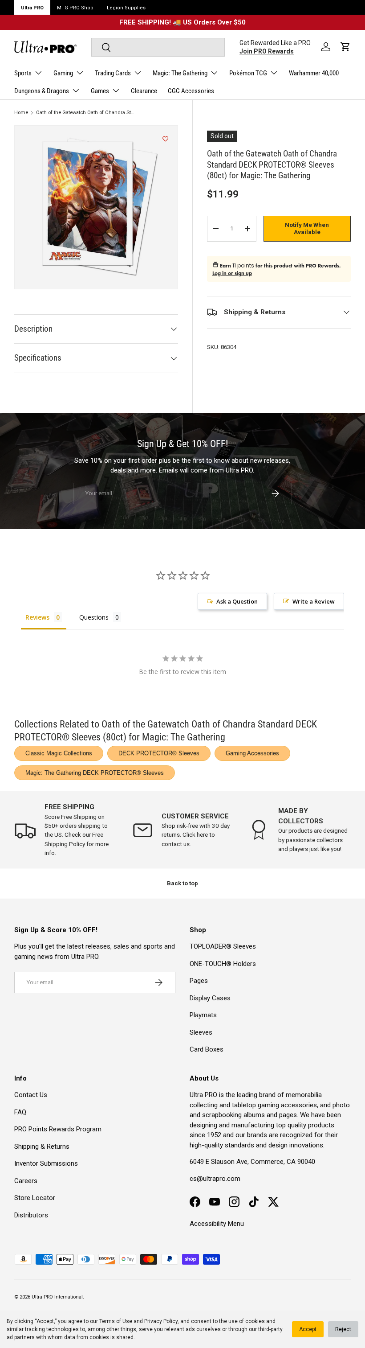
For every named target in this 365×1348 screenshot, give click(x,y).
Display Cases (210, 998)
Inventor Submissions (46, 1163)
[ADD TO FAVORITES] (165, 139)
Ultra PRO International (57, 1297)
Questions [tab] (94, 617)
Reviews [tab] (37, 617)
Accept (307, 1329)
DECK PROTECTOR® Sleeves (158, 753)
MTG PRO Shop (75, 8)
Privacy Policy (161, 1321)
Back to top (182, 883)
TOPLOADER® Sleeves (223, 946)
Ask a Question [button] (237, 601)
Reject (343, 1329)
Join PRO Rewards (266, 51)
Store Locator (34, 1198)
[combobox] (157, 47)
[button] (345, 47)
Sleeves (201, 1032)
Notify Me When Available (307, 228)
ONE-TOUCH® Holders (223, 964)
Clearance (144, 91)
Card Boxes (206, 1049)
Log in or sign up (232, 273)
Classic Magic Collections (58, 753)
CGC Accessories (191, 91)
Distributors (31, 1215)
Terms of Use (115, 1321)
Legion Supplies (126, 8)
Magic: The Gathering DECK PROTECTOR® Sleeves (94, 772)
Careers (25, 1181)
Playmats (203, 1015)
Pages (199, 981)
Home (21, 112)
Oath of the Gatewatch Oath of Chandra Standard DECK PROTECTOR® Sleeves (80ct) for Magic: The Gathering (86, 112)
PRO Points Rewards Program (57, 1129)
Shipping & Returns (41, 1147)
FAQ (20, 1112)
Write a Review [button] (313, 601)
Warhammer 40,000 (314, 73)
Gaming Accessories (252, 753)
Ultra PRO (32, 8)
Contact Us (30, 1095)
